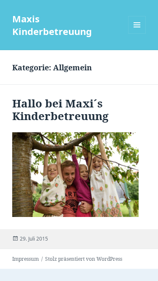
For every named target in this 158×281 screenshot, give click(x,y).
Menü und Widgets (137, 33)
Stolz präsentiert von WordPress (83, 258)
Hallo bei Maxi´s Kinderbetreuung (60, 109)
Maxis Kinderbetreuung (52, 24)
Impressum (25, 258)
